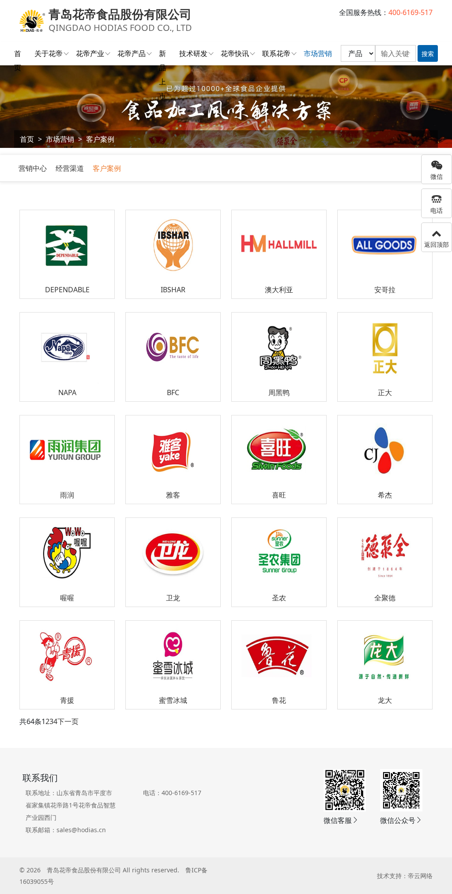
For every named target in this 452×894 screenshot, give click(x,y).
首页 (17, 54)
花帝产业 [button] (90, 53)
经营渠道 (70, 168)
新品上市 (162, 54)
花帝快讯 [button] (235, 53)
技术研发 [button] (193, 53)
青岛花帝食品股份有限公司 (84, 870)
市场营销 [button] (318, 53)
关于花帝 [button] (48, 53)
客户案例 (100, 139)
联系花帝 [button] (276, 53)
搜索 (428, 53)
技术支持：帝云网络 (405, 875)
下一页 (68, 721)
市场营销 (60, 139)
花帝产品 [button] (131, 53)
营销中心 (33, 168)
